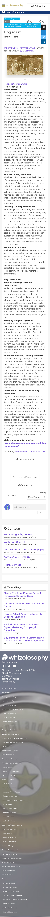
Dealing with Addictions (10, 734)
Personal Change (8, 846)
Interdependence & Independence (13, 800)
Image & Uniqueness (9, 788)
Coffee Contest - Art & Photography (24, 549)
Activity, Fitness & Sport (10, 697)
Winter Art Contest (14, 542)
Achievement (6, 693)
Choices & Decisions (8, 717)
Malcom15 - (8, 633)
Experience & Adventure (10, 759)
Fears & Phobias (7, 767)
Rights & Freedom (8, 862)
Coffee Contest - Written (18, 557)
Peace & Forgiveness (12, 19)
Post (41, 512)
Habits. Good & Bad (8, 775)
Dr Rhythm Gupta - (11, 609)
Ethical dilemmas (8, 755)
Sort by (43, 493)
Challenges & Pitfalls (9, 713)
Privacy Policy (8, 682)
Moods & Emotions (8, 821)
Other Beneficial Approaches (12, 825)
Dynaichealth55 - (10, 619)
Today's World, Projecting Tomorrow (14, 899)
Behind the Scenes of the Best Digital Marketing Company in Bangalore (21, 627)
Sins (3, 879)
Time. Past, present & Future (12, 895)
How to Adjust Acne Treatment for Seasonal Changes (23, 615)
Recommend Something (25, 477)
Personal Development (10, 850)
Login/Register (38, 6)
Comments (29, 51)
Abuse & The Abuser (9, 688)
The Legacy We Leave (9, 887)
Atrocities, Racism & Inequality (12, 709)
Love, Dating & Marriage (10, 808)
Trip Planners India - (11, 598)
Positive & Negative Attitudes (12, 858)
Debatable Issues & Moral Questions (14, 738)
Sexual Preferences (8, 870)
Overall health (7, 833)
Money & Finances (8, 817)
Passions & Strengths (9, 837)
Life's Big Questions (8, 804)
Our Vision (7, 676)
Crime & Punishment (9, 726)
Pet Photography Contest (18, 534)
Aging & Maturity (8, 701)
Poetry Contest (12, 565)
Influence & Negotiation (10, 796)
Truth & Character (8, 904)
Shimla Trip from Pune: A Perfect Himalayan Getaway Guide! (22, 594)
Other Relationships (9, 829)
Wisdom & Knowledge (9, 912)
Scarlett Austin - (9, 643)
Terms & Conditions (11, 679)
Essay (7, 21)
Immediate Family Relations (11, 792)
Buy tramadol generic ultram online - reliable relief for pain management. (24, 639)
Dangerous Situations (9, 730)
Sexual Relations (7, 875)
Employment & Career (10, 750)
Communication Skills (9, 721)
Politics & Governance (9, 854)
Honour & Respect (8, 779)
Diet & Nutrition (7, 746)
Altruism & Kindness (9, 705)
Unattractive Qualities (9, 908)
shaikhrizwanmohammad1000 (18, 48)
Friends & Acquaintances (10, 771)
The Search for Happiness (10, 891)
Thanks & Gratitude (8, 883)
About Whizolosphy (11, 673)
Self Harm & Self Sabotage (11, 866)
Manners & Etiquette (9, 813)
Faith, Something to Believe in (12, 763)
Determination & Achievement (12, 742)
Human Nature (7, 784)
